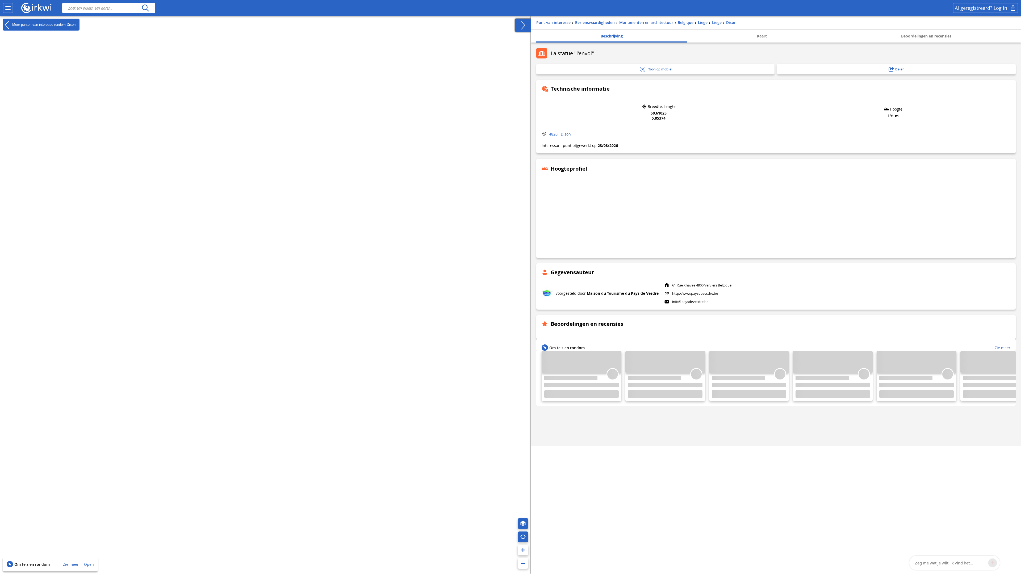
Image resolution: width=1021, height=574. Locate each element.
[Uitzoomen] (523, 563)
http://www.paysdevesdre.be (695, 293)
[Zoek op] (145, 8)
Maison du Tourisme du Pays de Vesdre (623, 293)
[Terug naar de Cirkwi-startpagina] (36, 8)
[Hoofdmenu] (8, 8)
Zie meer (71, 564)
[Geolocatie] (523, 536)
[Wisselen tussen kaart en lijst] (523, 25)
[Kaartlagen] (523, 523)
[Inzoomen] (523, 550)
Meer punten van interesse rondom (43, 24)
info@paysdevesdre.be (690, 301)
